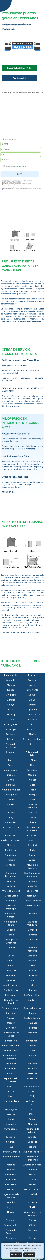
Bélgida (32, 1225)
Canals (11, 774)
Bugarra (10, 1207)
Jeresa (32, 1013)
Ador (32, 1109)
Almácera (32, 835)
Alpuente (32, 1202)
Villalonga (11, 900)
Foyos (32, 840)
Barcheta (11, 1063)
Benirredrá (11, 1068)
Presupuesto (10, 675)
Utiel (32, 784)
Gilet (32, 980)
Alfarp (11, 1096)
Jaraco (32, 855)
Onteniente (32, 689)
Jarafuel (32, 1194)
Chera (32, 1238)
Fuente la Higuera (11, 1008)
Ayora (32, 859)
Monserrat (10, 864)
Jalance (11, 1164)
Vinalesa (32, 955)
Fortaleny (11, 1179)
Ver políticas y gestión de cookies (22, 1250)
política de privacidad (20, 166)
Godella (32, 774)
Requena (11, 734)
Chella (10, 960)
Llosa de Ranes (32, 905)
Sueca (32, 704)
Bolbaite (32, 1073)
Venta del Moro (32, 1086)
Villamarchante (11, 827)
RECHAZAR (16, 1254)
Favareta (32, 1027)
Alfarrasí (32, 1124)
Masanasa (32, 812)
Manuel (11, 980)
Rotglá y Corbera (11, 1151)
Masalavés (32, 1055)
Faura (11, 934)
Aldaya (11, 704)
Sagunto (10, 680)
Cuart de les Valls (32, 1151)
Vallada (11, 929)
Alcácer (11, 812)
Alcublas (10, 1202)
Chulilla (32, 1207)
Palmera (32, 1169)
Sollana (11, 885)
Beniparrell (11, 1040)
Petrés (32, 1184)
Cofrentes (32, 1179)
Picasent (10, 752)
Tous (10, 1146)
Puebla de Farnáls (10, 840)
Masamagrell (11, 770)
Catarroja (11, 714)
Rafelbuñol (11, 835)
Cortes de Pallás (11, 1184)
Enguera (10, 859)
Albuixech (32, 913)
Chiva (11, 779)
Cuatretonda (11, 990)
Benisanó (11, 1027)
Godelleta (32, 939)
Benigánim (11, 850)
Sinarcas (10, 1141)
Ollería (32, 817)
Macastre (11, 1124)
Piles (32, 965)
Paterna (32, 680)
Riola (32, 1050)
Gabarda (32, 1141)
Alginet (32, 779)
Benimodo (10, 1013)
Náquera (32, 881)
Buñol (32, 799)
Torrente (32, 675)
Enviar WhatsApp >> (17, 68)
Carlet (11, 765)
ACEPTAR (29, 1254)
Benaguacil (11, 794)
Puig (11, 817)
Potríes (11, 1189)
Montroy (32, 990)
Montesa (32, 1091)
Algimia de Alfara (32, 1164)
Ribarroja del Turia (32, 739)
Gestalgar (10, 1220)
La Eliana (32, 760)
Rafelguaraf (11, 995)
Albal (32, 765)
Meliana (11, 799)
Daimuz (11, 947)
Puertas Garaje (6, 93)
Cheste (32, 822)
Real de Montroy (32, 1008)
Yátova (11, 1018)
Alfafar (32, 734)
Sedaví (11, 804)
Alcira (32, 685)
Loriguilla (10, 1136)
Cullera (11, 719)
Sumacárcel (10, 1128)
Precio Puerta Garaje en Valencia (23, 93)
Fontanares (11, 1174)
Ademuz (11, 1086)
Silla (32, 744)
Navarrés (32, 934)
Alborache (10, 1169)
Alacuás (32, 694)
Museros (10, 881)
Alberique (32, 794)
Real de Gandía (32, 1018)
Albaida (11, 845)
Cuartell (11, 1091)
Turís (32, 850)
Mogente (32, 885)
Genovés (32, 960)
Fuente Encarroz (32, 900)
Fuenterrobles (10, 1225)
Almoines (32, 1022)
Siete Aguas (11, 1109)
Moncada (32, 729)
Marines (32, 1068)
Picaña (32, 789)
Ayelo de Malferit (11, 890)
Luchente (32, 975)
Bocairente (32, 890)
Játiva (32, 699)
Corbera (32, 929)
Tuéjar (32, 1119)
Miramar (32, 1032)
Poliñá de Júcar (32, 995)
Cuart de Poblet (32, 714)
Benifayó (10, 784)
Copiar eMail (19, 78)
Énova (32, 1174)
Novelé (11, 1212)
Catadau (32, 970)
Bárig (32, 1096)
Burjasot (10, 689)
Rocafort (32, 845)
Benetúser (32, 770)
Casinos (32, 985)
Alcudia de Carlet (11, 789)
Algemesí (32, 709)
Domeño (32, 1230)
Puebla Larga (11, 895)
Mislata (11, 685)
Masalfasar (32, 1040)
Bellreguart (32, 895)
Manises (10, 699)
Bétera (10, 739)
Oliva (11, 709)
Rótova (32, 1114)
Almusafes (10, 822)
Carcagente (10, 724)
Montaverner (11, 1050)
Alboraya (11, 729)
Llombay (10, 975)
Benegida (11, 1238)
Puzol (11, 760)
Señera (32, 1146)
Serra (11, 955)
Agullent (32, 1000)
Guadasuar (11, 855)
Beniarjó (32, 1063)
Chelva (32, 1045)
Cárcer (11, 1022)
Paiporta (32, 719)
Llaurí (11, 1119)
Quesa (32, 1220)
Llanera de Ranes (11, 1156)
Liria (32, 724)
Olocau (11, 1114)
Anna (11, 965)
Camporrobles (11, 1101)
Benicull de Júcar (32, 1189)
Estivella (32, 1136)
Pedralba (11, 970)
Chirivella (11, 694)
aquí (2, 189)
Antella (11, 1073)
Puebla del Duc (11, 985)
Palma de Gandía (10, 1045)
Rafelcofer (32, 1078)
